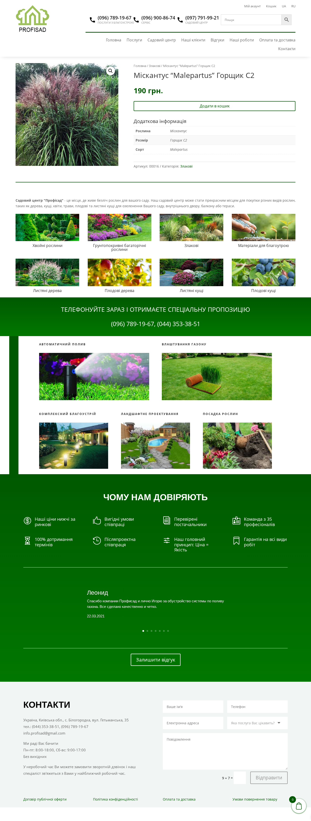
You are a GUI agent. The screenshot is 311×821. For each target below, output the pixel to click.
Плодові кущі (263, 290)
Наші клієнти (193, 40)
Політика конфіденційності (115, 799)
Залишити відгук (155, 659)
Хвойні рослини (47, 245)
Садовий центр (161, 40)
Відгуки (217, 40)
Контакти (286, 48)
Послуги (134, 40)
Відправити (269, 777)
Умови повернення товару (255, 799)
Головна (113, 40)
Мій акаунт (252, 6)
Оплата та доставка (277, 40)
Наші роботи (242, 40)
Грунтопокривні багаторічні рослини (119, 247)
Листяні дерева (47, 290)
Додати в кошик (215, 106)
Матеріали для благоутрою (263, 245)
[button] (110, 70)
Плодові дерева (119, 290)
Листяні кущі (191, 290)
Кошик (271, 6)
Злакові (154, 66)
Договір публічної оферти (45, 799)
